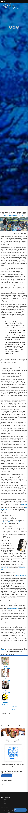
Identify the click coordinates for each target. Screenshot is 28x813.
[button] (2, 1)
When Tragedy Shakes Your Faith (13, 810)
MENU (6, 2)
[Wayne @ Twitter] (14, 27)
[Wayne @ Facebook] (10, 27)
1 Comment (3, 215)
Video (5, 803)
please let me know (13, 533)
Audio (5, 799)
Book (5, 801)
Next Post (14, 709)
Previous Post (14, 706)
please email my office (13, 608)
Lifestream (7, 812)
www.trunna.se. (5, 567)
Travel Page (24, 504)
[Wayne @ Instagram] (17, 27)
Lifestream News (11, 215)
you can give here (12, 641)
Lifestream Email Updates (6, 776)
